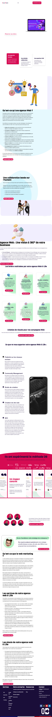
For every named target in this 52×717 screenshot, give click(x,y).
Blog (27, 692)
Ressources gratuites (30, 689)
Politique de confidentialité (18, 692)
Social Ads (5, 695)
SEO (4, 692)
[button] (18, 2)
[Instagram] (44, 706)
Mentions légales (16, 694)
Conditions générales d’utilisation (19, 689)
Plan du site (15, 697)
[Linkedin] (49, 706)
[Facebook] (41, 706)
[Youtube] (46, 706)
